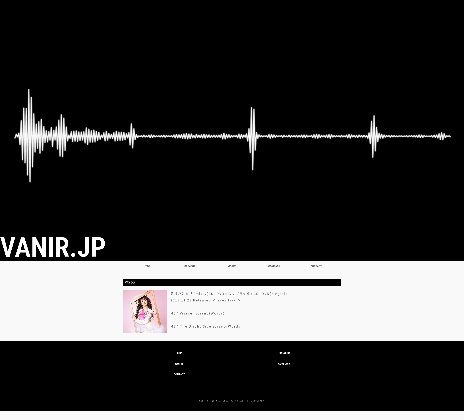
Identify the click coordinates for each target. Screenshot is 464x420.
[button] (179, 374)
